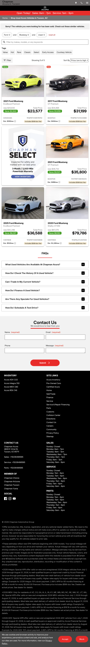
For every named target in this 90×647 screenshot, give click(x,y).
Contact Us (51, 422)
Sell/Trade (50, 394)
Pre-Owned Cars (53, 383)
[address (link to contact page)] (76, 3)
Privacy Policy (52, 433)
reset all (52, 35)
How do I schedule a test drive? (21, 307)
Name (12, 332)
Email (53, 332)
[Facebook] (6, 498)
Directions (50, 419)
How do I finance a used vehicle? (22, 290)
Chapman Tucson (11, 485)
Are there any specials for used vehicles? (27, 299)
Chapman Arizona (12, 481)
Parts (48, 408)
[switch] (87, 3)
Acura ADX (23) (11, 379)
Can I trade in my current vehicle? (22, 282)
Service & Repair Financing (58, 404)
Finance (49, 397)
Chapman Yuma (11, 488)
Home (5, 18)
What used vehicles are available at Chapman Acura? (32, 264)
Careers (49, 426)
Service (49, 401)
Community (51, 429)
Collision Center (53, 415)
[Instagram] (10, 498)
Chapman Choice (11, 478)
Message (55, 345)
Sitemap (50, 436)
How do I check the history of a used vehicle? (29, 273)
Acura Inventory (53, 379)
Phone (7, 345)
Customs (50, 411)
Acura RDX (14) (10, 390)
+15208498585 (16, 457)
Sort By (67, 60)
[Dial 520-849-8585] (81, 3)
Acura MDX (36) (11, 387)
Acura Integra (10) (12, 383)
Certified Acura (53, 387)
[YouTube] (14, 498)
